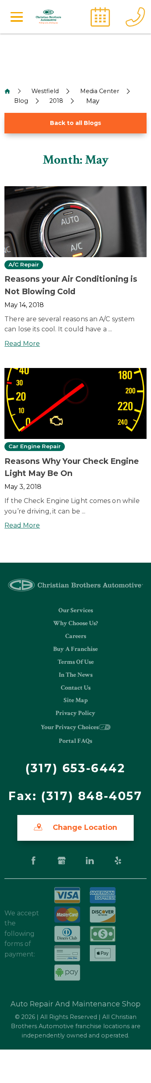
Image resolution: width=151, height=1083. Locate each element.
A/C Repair (23, 265)
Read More (22, 343)
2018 (56, 100)
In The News (76, 675)
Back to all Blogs (75, 123)
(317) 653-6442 (75, 768)
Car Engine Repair (34, 446)
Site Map (76, 700)
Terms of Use (76, 662)
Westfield (45, 91)
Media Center (99, 91)
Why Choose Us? (75, 623)
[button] (16, 17)
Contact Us (76, 688)
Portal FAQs (75, 741)
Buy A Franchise (75, 649)
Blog (21, 100)
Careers (75, 636)
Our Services (75, 610)
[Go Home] (7, 91)
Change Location (84, 827)
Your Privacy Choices (70, 727)
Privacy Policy (75, 713)
